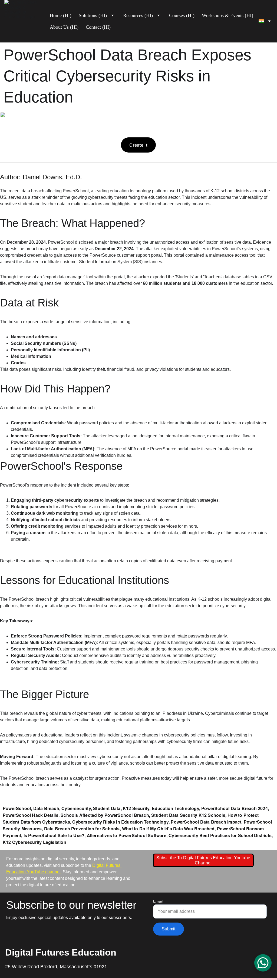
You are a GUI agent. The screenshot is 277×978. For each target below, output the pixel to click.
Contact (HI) (98, 27)
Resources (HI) (138, 15)
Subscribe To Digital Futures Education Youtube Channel (203, 860)
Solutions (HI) (93, 15)
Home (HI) (60, 15)
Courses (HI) (181, 15)
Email (158, 901)
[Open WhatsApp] (263, 963)
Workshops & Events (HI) (227, 15)
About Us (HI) (64, 27)
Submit (169, 929)
